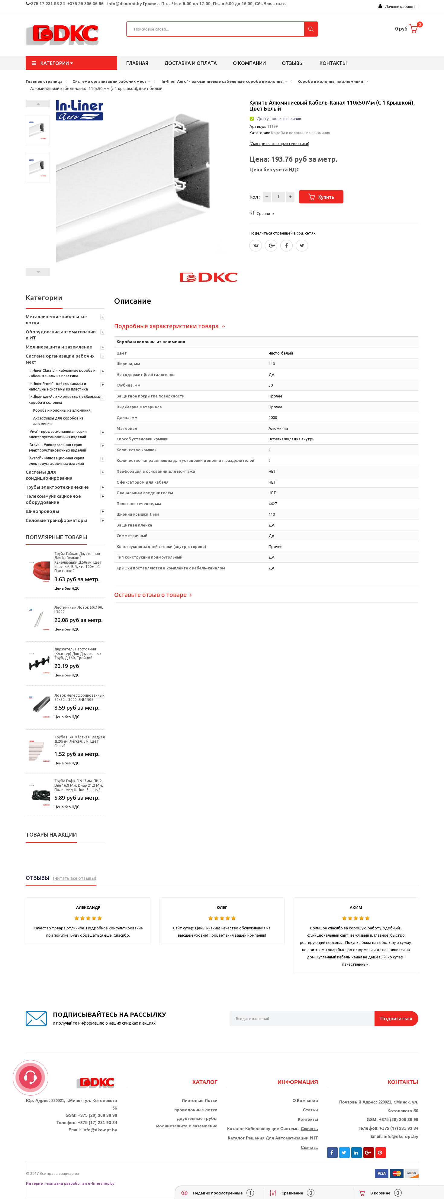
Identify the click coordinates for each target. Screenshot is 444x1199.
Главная (137, 63)
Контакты (333, 63)
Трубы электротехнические (57, 487)
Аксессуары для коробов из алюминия (58, 421)
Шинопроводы (42, 511)
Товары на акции (51, 834)
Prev (38, 272)
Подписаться (396, 1018)
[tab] (266, 326)
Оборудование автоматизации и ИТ (61, 334)
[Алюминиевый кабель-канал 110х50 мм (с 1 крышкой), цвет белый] (38, 130)
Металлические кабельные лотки (56, 319)
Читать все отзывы (74, 878)
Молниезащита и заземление (59, 346)
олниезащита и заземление (188, 1125)
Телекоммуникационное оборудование (53, 499)
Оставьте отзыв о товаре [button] (151, 595)
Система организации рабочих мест (60, 359)
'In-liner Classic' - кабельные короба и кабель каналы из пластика (62, 373)
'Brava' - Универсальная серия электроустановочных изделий (57, 447)
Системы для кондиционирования (49, 475)
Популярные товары (56, 537)
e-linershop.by (101, 1183)
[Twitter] (255, 245)
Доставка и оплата (190, 63)
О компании (249, 63)
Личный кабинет (399, 6)
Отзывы (293, 63)
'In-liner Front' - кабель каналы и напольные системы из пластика (58, 386)
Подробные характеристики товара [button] (167, 326)
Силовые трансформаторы (56, 520)
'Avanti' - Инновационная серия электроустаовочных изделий (56, 460)
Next (38, 103)
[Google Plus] (271, 245)
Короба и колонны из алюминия (62, 410)
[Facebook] (286, 245)
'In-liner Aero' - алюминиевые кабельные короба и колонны (65, 399)
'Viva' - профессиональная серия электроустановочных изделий (58, 434)
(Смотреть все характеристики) (279, 143)
